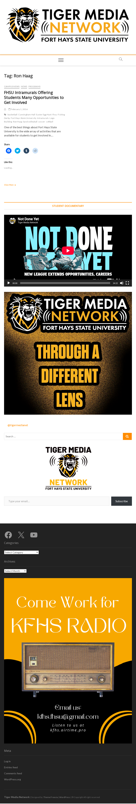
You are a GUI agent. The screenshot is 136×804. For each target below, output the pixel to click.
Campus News (11, 86)
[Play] (8, 283)
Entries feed (11, 767)
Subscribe (121, 501)
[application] (68, 251)
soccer (41, 121)
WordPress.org (12, 779)
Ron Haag (17, 121)
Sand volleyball (30, 121)
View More (15, 185)
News (24, 86)
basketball (12, 114)
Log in (7, 761)
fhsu (54, 114)
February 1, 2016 (18, 109)
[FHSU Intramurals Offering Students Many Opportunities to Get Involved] (5, 109)
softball (49, 121)
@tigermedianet (18, 425)
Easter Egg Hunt (44, 114)
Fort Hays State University (23, 118)
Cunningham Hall (26, 114)
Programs (34, 86)
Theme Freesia (50, 797)
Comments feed (13, 773)
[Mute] (121, 283)
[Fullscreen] (127, 283)
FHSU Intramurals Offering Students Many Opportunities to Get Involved (34, 97)
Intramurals (43, 118)
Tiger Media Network (17, 797)
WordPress (64, 797)
